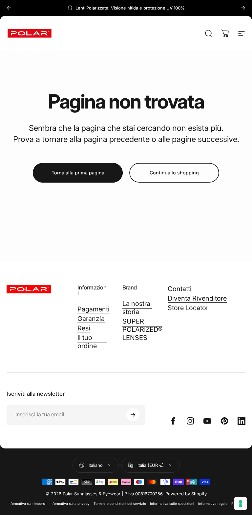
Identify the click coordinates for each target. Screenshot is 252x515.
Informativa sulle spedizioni (172, 504)
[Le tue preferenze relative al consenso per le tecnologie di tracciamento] (240, 503)
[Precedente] (9, 8)
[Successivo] (243, 8)
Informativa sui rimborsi (27, 504)
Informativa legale (212, 504)
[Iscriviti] (132, 414)
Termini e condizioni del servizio (120, 504)
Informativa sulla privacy (70, 504)
